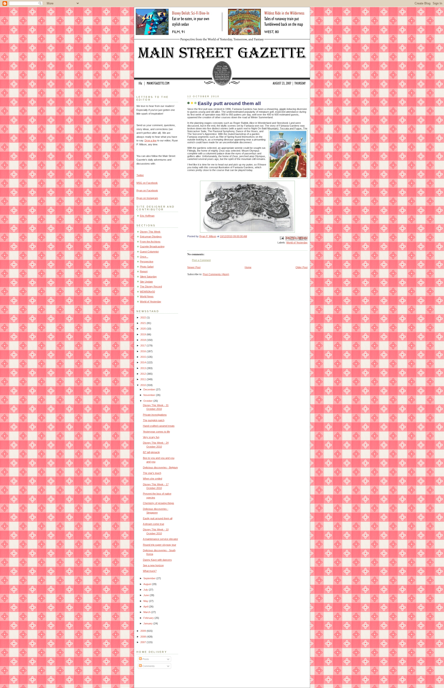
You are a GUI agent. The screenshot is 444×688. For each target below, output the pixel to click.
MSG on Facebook (147, 182)
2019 (143, 334)
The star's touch (152, 473)
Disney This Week (150, 231)
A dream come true (153, 524)
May (146, 601)
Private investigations (155, 414)
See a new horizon (153, 565)
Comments (148, 666)
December (149, 389)
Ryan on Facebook (147, 190)
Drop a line (151, 140)
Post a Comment (201, 260)
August (147, 584)
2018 (143, 340)
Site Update (146, 281)
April (146, 606)
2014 (143, 362)
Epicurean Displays (151, 236)
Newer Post (193, 267)
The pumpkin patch (153, 420)
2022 (143, 317)
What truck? (150, 571)
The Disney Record (151, 286)
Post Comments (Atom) (216, 274)
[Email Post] (282, 237)
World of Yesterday (297, 242)
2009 (143, 630)
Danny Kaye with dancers (157, 559)
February (148, 617)
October (148, 400)
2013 (143, 368)
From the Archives (150, 241)
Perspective (146, 261)
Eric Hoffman (147, 215)
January (148, 623)
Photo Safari (147, 266)
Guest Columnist (149, 251)
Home (248, 267)
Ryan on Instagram (147, 198)
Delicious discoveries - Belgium (160, 467)
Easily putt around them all (157, 518)
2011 (143, 379)
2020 (143, 328)
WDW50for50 (147, 291)
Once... (144, 256)
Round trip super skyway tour (159, 544)
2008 (143, 636)
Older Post (302, 267)
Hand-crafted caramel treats (159, 425)
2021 (143, 323)
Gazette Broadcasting (152, 246)
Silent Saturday (148, 276)
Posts (145, 659)
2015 (143, 356)
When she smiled (152, 478)
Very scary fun (151, 437)
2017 (143, 345)
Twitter (140, 175)
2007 (143, 642)
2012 (143, 373)
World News (147, 296)
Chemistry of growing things (158, 503)
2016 (143, 351)
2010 (143, 385)
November (149, 395)
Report (144, 271)
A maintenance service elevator (160, 539)
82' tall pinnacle (151, 452)
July (146, 589)
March (147, 612)
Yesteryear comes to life (156, 431)
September (149, 578)
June (146, 595)
